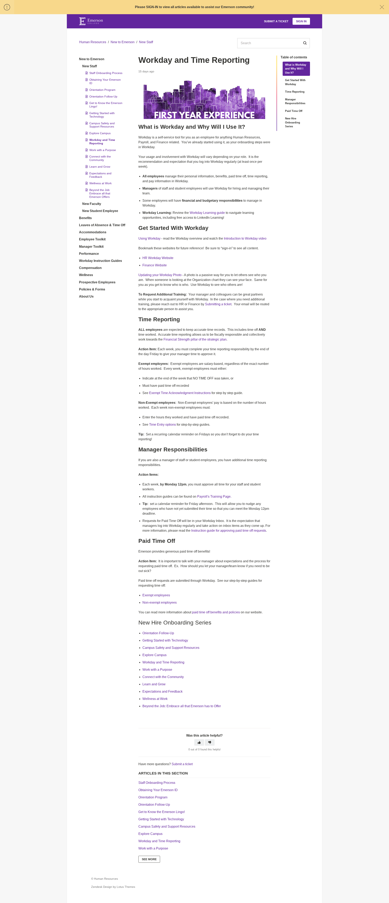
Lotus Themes (126, 886)
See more (149, 859)
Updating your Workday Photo (160, 275)
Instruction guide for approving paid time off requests (228, 530)
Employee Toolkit (92, 239)
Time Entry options (162, 424)
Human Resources (92, 42)
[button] (199, 742)
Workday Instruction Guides (100, 260)
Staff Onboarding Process (105, 73)
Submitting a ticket (218, 304)
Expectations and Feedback (100, 175)
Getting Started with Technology (102, 114)
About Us (86, 296)
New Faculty (91, 204)
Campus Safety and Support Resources (102, 125)
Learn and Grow (99, 166)
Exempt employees (156, 595)
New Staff (146, 42)
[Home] (91, 21)
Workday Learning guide (207, 212)
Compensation (90, 268)
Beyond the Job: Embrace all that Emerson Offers (99, 193)
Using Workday (149, 238)
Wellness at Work (100, 183)
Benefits (85, 218)
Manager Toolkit (91, 246)
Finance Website (154, 265)
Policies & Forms (92, 289)
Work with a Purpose (102, 150)
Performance (89, 253)
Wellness (86, 275)
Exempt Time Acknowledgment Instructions (180, 393)
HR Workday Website (157, 258)
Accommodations (92, 232)
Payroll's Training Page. (214, 496)
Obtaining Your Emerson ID (105, 81)
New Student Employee (100, 211)
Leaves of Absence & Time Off (102, 225)
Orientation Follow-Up (103, 96)
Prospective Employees (97, 282)
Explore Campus (100, 133)
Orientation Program (102, 89)
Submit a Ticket (276, 21)
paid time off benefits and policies (216, 612)
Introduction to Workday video (245, 238)
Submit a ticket (182, 764)
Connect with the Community (100, 158)
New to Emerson (123, 42)
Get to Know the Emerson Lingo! (105, 104)
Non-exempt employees (159, 602)
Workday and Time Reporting (102, 141)
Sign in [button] (301, 21)
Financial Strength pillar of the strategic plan (195, 339)
